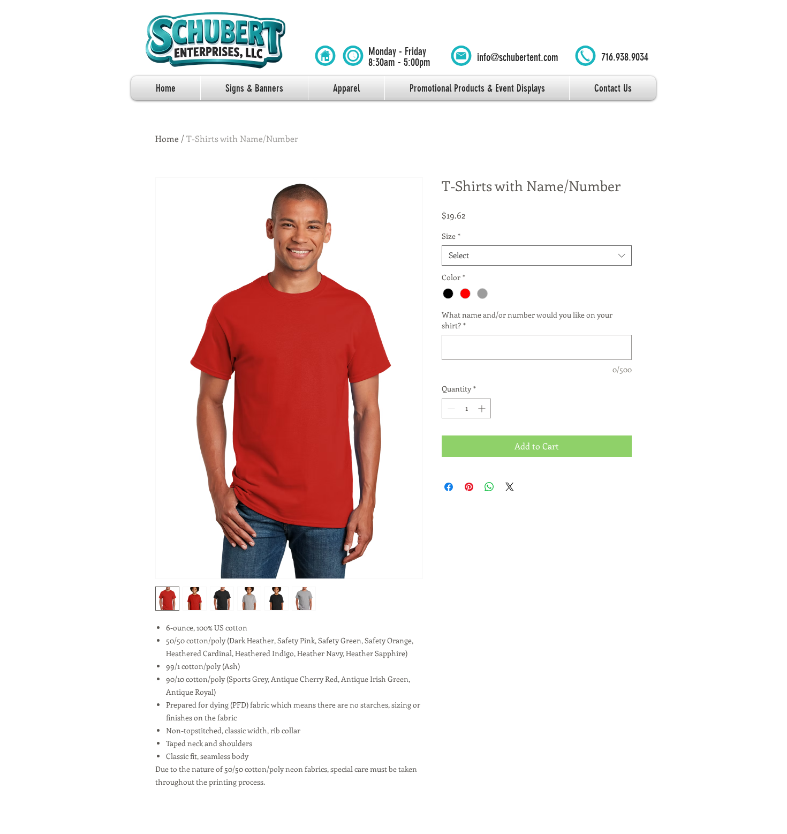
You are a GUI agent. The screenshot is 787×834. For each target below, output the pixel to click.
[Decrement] (450, 408)
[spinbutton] (466, 408)
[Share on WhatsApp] (489, 486)
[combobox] (537, 255)
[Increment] (482, 408)
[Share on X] (509, 486)
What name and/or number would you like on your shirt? (527, 320)
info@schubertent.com (517, 57)
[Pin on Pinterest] (469, 486)
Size (451, 236)
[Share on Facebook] (448, 486)
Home (167, 138)
